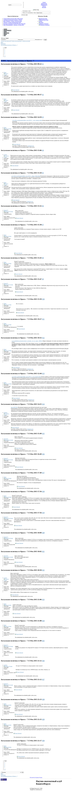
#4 (43, 150)
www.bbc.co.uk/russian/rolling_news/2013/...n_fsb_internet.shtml (26, 376)
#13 (43, 373)
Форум (44, 6)
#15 (43, 433)
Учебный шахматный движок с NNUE (12, 19)
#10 (43, 299)
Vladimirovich (30, 145)
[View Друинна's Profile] (8, 440)
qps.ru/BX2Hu (14, 407)
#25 (43, 641)
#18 (43, 491)
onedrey (5, 412)
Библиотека (44, 3)
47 (4, 56)
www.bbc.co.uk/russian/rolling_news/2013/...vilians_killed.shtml (25, 176)
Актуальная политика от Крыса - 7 (9, 45)
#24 (43, 621)
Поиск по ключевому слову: (29, 12)
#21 (43, 551)
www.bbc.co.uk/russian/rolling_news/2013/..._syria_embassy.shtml (27, 120)
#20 (43, 533)
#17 (43, 473)
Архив (44, 2)
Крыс (5, 72)
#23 (43, 599)
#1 (43, 64)
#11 (43, 319)
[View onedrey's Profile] (7, 415)
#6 (43, 206)
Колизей (44, 7)
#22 (43, 570)
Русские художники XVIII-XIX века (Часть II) (14, 23)
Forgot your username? (17, 41)
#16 (43, 454)
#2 (43, 95)
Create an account (26, 41)
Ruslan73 (6, 210)
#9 (43, 279)
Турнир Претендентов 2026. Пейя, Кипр (13, 18)
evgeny (5, 154)
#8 (43, 258)
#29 (43, 719)
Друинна (6, 438)
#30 (43, 741)
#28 (43, 699)
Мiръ (2, 42)
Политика (3, 43)
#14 (43, 404)
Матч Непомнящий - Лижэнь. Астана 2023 (13, 25)
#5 (43, 173)
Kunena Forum (38, 777)
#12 (43, 338)
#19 (43, 513)
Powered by (32, 777)
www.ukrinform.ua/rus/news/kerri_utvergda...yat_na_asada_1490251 (27, 341)
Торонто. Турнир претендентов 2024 (12, 22)
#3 (43, 117)
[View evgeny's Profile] (7, 157)
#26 (43, 661)
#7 (43, 225)
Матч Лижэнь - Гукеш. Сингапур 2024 (12, 21)
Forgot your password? (6, 41)
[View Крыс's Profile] (7, 74)
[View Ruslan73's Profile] (8, 211)
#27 (43, 679)
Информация (44, 4)
